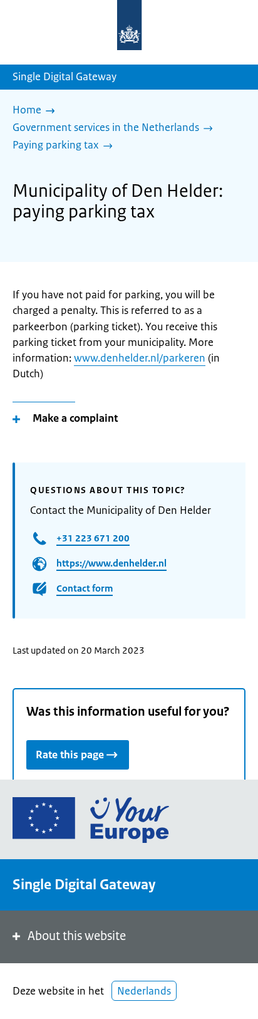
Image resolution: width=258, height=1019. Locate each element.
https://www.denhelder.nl (111, 563)
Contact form (84, 588)
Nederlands (144, 991)
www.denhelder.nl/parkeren (139, 358)
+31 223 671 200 (93, 538)
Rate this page (70, 754)
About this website (77, 936)
